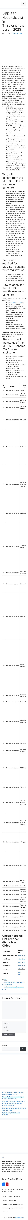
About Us (10, 1196)
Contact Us (17, 1196)
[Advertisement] (14, 48)
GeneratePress (19, 1217)
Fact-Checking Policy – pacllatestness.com (13, 1208)
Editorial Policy (12, 1200)
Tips (5, 980)
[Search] (23, 1049)
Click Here (21, 955)
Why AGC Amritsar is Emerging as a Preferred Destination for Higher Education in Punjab (13, 1103)
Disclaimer (5, 1211)
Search (4, 1045)
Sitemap (5, 1200)
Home (4, 1196)
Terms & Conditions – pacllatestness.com (12, 1204)
